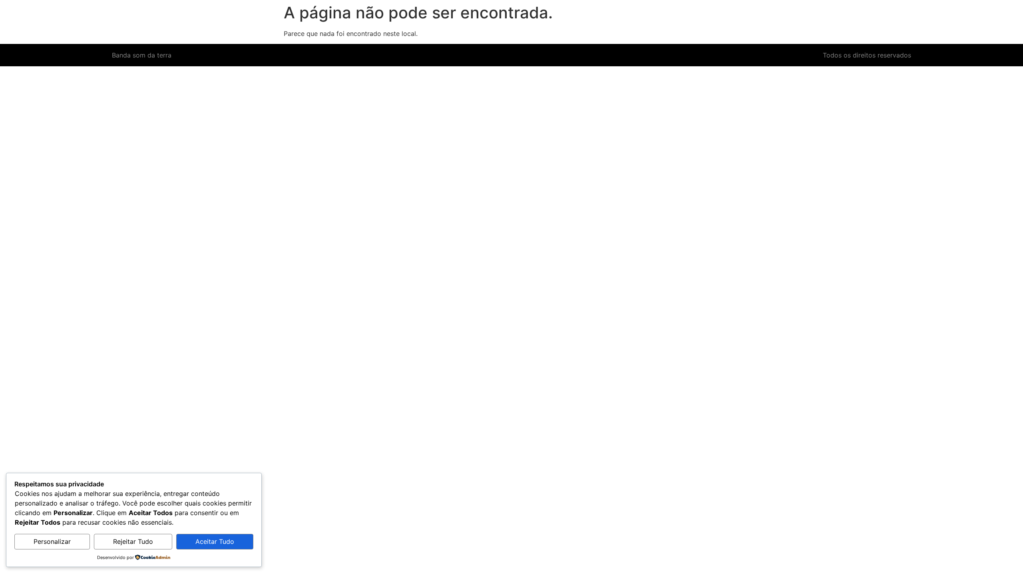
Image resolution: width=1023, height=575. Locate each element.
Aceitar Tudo (214, 541)
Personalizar (52, 541)
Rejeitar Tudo (133, 541)
